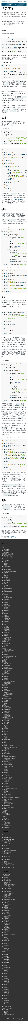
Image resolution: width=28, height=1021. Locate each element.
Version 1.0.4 (6, 956)
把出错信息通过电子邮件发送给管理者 (13, 656)
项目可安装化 (7, 605)
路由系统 (6, 877)
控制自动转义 (7, 618)
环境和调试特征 (7, 664)
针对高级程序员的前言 (7, 553)
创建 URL (6, 726)
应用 (5, 624)
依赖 (5, 561)
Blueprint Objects (7, 837)
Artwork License (7, 1006)
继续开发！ (6, 610)
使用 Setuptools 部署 (8, 777)
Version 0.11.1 (7, 972)
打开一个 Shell (7, 741)
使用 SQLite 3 (7, 780)
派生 (5, 824)
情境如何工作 (7, 711)
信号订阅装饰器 (7, 682)
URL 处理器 (6, 775)
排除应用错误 (5, 648)
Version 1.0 (6, 962)
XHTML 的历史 (7, 887)
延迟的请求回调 (7, 802)
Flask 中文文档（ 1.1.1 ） (8, 1)
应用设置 (6, 596)
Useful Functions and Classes (10, 850)
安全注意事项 (5, 896)
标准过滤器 (6, 616)
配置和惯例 (6, 550)
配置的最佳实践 (7, 670)
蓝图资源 (6, 725)
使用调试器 (6, 651)
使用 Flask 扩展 (7, 590)
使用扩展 (6, 733)
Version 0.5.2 (6, 990)
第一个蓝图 (6, 722)
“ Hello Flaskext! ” (8, 915)
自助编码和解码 (7, 909)
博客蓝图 (6, 604)
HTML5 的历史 (7, 888)
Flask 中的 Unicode (6, 904)
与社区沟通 (6, 827)
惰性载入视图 (7, 796)
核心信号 (6, 684)
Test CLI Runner (7, 847)
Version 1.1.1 (6, 953)
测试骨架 (6, 626)
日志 (5, 587)
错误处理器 (6, 728)
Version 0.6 (6, 945)
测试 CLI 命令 (7, 640)
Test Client (6, 845)
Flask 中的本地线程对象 (9, 555)
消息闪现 (6, 585)
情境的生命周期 (7, 698)
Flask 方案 (4, 767)
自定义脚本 (6, 752)
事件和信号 (6, 703)
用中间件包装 (7, 822)
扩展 (3, 730)
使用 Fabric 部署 (7, 778)
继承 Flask (6, 808)
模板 (5, 601)
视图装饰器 (6, 786)
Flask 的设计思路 (6, 874)
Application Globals (8, 848)
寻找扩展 (6, 731)
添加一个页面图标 (8, 799)
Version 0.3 (6, 950)
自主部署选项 (7, 815)
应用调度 (6, 772)
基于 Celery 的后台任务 (9, 807)
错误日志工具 (7, 643)
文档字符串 (6, 931)
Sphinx (20, 1019)
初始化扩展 (6, 916)
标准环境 (6, 615)
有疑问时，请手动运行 (9, 649)
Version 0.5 (6, 946)
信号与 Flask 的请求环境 (9, 681)
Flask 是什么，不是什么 (9, 883)
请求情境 (4, 704)
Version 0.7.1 (6, 984)
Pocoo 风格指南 (5, 924)
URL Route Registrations (9, 864)
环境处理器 (6, 621)
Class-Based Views (8, 862)
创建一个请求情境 (8, 763)
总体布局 (6, 926)
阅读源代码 (6, 818)
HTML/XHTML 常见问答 (8, 885)
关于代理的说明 (7, 715)
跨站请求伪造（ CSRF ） (9, 899)
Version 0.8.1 (6, 979)
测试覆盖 (6, 607)
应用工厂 (6, 771)
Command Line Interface (9, 867)
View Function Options (9, 866)
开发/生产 (6, 671)
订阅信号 (6, 676)
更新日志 (4, 951)
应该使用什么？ (7, 894)
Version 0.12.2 (7, 967)
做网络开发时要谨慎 (8, 557)
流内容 (5, 800)
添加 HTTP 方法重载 (8, 804)
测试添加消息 (7, 631)
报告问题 (6, 1011)
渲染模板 (6, 577)
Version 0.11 (6, 937)
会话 (5, 583)
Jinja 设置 (6, 613)
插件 (5, 750)
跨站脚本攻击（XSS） (9, 898)
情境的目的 (6, 697)
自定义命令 (6, 749)
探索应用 (6, 738)
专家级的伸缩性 (7, 826)
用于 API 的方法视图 (8, 693)
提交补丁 (6, 1012)
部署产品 (6, 609)
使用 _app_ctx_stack (8, 920)
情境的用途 (6, 706)
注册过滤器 (6, 620)
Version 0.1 (6, 1001)
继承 (5, 821)
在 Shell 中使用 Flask (7, 760)
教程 (3, 593)
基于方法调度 (7, 690)
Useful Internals (7, 859)
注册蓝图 (6, 723)
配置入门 (6, 662)
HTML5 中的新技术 (8, 893)
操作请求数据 (7, 579)
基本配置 (6, 654)
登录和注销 (6, 629)
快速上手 (4, 568)
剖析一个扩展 (7, 913)
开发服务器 (4, 755)
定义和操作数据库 (8, 598)
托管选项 (6, 813)
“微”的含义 (6, 549)
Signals (5, 861)
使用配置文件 (7, 667)
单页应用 (6, 810)
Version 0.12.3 (7, 965)
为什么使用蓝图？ (8, 719)
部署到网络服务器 (8, 591)
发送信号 (6, 679)
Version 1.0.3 (6, 957)
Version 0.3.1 (6, 997)
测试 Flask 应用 (5, 623)
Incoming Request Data (9, 839)
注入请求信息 (7, 657)
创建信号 (6, 678)
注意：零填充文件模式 (9, 1014)
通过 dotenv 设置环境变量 (10, 745)
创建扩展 (6, 734)
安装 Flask (6, 565)
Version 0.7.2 (6, 983)
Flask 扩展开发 (5, 912)
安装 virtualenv (7, 566)
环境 (5, 742)
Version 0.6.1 (6, 987)
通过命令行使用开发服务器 (10, 756)
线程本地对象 (7, 882)
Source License (7, 1005)
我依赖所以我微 (7, 880)
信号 (3, 675)
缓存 (5, 785)
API (3, 834)
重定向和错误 (7, 580)
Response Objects (7, 840)
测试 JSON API (7, 638)
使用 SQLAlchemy (8, 782)
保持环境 (6, 635)
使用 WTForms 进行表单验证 (10, 788)
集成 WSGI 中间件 (8, 588)
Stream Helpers (7, 858)
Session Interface (7, 844)
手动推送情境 (7, 700)
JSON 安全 (6, 901)
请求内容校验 (7, 805)
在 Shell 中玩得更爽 (8, 766)
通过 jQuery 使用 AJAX (9, 793)
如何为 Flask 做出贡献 (7, 1008)
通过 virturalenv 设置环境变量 (10, 747)
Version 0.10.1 (7, 975)
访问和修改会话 (7, 637)
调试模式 (6, 572)
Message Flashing (7, 851)
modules (20, 1)
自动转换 (6, 905)
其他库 (5, 659)
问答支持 (6, 1009)
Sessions (5, 842)
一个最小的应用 (7, 569)
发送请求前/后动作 (8, 764)
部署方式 (4, 811)
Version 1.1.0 (6, 954)
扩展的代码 (6, 918)
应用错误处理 (5, 642)
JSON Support (7, 853)
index (24, 1)
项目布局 (6, 594)
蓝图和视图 (6, 599)
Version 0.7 (6, 943)
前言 (3, 547)
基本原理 (6, 687)
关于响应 (6, 582)
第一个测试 (6, 627)
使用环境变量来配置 (8, 668)
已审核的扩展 (7, 923)
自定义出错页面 (7, 794)
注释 (5, 932)
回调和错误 (6, 712)
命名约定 (6, 929)
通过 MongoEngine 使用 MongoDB (11, 797)
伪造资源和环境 (7, 634)
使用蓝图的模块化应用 (7, 717)
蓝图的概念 (6, 720)
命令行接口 (4, 736)
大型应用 (6, 769)
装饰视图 (6, 692)
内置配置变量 (7, 665)
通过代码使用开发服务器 (9, 758)
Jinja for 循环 (18, 199)
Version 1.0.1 (6, 961)
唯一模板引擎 (7, 879)
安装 (3, 558)
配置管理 (4, 660)
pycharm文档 (5, 546)
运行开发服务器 (7, 739)
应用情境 (4, 695)
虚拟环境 (6, 563)
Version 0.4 (6, 948)
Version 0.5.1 (6, 992)
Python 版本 (6, 560)
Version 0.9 (6, 940)
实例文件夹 (6, 673)
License (3, 1003)
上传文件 (6, 783)
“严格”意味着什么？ (8, 891)
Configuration (7, 856)
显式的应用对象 (7, 876)
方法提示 (6, 689)
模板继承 (6, 789)
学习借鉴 (6, 921)
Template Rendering (8, 855)
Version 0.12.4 (7, 964)
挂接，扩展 (6, 819)
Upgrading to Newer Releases (8, 934)
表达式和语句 (7, 928)
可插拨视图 (4, 686)
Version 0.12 (6, 935)
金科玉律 (6, 907)
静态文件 (6, 576)
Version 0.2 (6, 1000)
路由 (5, 574)
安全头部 (6, 902)
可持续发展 (6, 552)
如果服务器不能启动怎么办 (10, 571)
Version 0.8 (6, 942)
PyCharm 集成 (7, 753)
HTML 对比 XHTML (8, 890)
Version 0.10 (6, 939)
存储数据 (6, 701)
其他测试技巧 (7, 632)
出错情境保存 (7, 714)
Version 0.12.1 (7, 968)
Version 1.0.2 (6, 959)
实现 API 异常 (7, 774)
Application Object (8, 836)
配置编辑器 (6, 910)
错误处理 (6, 645)
